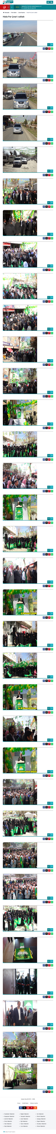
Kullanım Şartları (34, 1103)
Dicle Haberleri (8, 1121)
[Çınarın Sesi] (8, 2)
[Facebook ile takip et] (21, 1107)
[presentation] (8, 7)
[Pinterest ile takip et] (31, 1107)
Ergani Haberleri (41, 1121)
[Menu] (48, 2)
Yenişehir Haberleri (25, 1116)
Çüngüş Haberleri (41, 1119)
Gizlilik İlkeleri (25, 1103)
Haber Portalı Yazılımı (10, 1131)
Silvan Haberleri (41, 1126)
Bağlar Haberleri (25, 1114)
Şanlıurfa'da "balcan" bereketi (28, 7)
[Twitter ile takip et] (24, 1107)
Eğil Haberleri (24, 1121)
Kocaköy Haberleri (41, 1123)
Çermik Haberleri (8, 1119)
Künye (18, 1103)
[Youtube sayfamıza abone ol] (28, 1107)
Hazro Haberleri (25, 1123)
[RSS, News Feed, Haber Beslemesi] (35, 1107)
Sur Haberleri (40, 1114)
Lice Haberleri (24, 1126)
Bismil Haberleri (41, 1116)
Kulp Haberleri (8, 1126)
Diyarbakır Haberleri (9, 1114)
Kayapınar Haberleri (9, 1116)
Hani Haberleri (8, 1123)
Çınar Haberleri (24, 1119)
